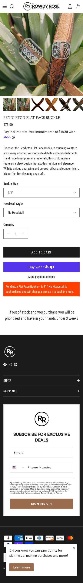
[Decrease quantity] (7, 233)
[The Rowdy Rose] (41, 6)
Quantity (8, 225)
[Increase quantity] (24, 233)
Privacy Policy (47, 493)
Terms (59, 493)
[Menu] (4, 6)
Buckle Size (10, 184)
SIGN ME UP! (41, 504)
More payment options (41, 276)
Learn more (21, 567)
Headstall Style (13, 204)
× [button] (74, 548)
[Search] (14, 6)
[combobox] (18, 467)
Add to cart (41, 252)
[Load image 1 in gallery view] (41, 54)
